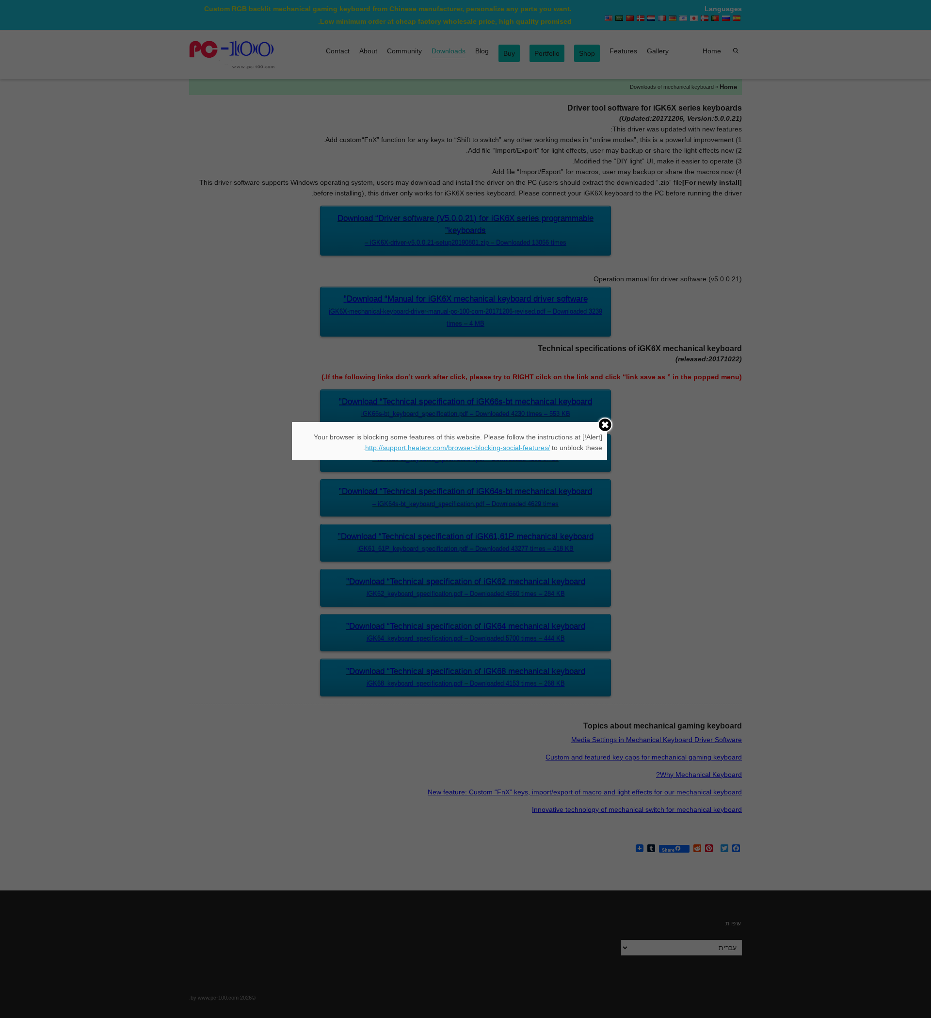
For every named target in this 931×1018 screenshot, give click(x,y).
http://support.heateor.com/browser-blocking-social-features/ (457, 448)
